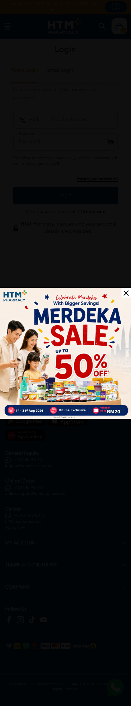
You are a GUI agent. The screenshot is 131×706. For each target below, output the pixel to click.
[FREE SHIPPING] (65, 353)
